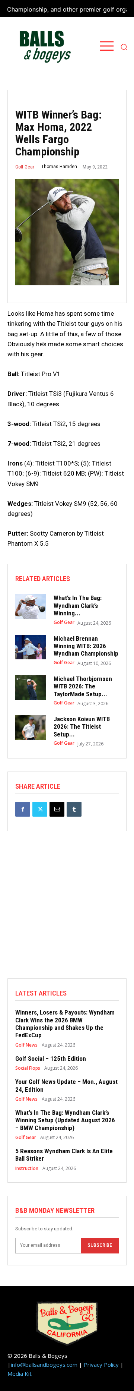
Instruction (26, 1168)
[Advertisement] (67, 911)
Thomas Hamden (59, 166)
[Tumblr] (74, 809)
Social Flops (27, 1068)
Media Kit (19, 1373)
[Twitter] (39, 809)
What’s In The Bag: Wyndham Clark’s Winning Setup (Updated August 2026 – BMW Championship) (65, 1120)
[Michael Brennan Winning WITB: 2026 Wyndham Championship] (30, 647)
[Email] (57, 809)
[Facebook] (22, 809)
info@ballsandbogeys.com (44, 1364)
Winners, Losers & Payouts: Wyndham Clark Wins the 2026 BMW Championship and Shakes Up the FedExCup (65, 1024)
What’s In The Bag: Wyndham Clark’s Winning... (78, 605)
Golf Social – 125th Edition (50, 1058)
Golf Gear (24, 167)
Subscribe (99, 1245)
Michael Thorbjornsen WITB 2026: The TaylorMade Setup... (83, 686)
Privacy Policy (101, 1364)
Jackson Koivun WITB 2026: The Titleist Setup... (82, 726)
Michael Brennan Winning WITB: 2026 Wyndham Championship (86, 646)
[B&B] (43, 46)
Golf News (26, 1045)
